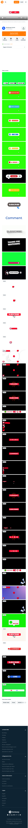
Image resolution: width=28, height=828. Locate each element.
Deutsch (4, 800)
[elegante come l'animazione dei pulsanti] (13, 134)
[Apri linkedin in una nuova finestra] (11, 814)
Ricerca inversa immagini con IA (9, 746)
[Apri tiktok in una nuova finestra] (15, 814)
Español (4, 795)
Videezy (3, 737)
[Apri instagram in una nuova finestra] (9, 814)
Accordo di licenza (6, 758)
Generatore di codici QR (7, 751)
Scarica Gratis (14, 33)
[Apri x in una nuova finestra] (17, 814)
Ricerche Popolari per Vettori (8, 765)
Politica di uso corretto (13, 823)
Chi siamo (4, 783)
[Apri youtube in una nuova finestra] (19, 814)
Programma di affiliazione (7, 763)
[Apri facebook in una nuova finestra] (7, 814)
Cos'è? (11, 44)
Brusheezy (4, 732)
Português (4, 797)
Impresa (4, 739)
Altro (3, 804)
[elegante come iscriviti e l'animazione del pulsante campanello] (13, 161)
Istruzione (4, 741)
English (3, 793)
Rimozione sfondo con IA (7, 748)
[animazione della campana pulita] (13, 189)
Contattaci (4, 780)
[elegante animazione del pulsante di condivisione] (13, 120)
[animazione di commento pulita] (13, 106)
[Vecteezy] (2, 2)
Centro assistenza (6, 778)
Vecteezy (4, 734)
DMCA (3, 761)
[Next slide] (23, 701)
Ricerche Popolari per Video (8, 770)
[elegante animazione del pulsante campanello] (13, 147)
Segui (23, 28)
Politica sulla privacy (17, 822)
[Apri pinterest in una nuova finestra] (13, 814)
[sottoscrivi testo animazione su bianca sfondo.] (13, 231)
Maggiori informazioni (7, 46)
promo (13, 702)
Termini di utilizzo (9, 822)
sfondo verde (6, 702)
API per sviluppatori (6, 744)
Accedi (22, 2)
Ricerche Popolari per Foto (8, 768)
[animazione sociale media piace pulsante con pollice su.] (13, 578)
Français (4, 802)
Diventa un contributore (7, 785)
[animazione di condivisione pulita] (13, 92)
